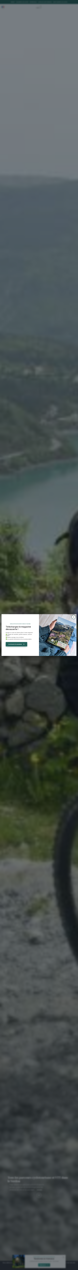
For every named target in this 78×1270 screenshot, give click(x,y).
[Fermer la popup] (73, 617)
